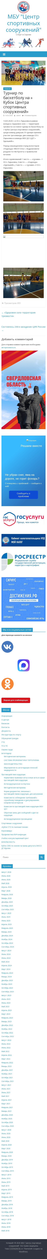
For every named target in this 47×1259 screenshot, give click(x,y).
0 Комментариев (30, 115)
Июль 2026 (5, 876)
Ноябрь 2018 (6, 1208)
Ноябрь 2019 (6, 1163)
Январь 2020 (6, 1156)
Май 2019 (5, 1186)
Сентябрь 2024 (7, 947)
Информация (6, 716)
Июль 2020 (5, 1133)
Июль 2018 (5, 1223)
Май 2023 (5, 1006)
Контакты (5, 727)
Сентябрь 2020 (7, 1126)
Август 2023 (6, 995)
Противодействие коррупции (13, 774)
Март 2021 (5, 1103)
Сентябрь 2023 (7, 991)
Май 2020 (5, 1141)
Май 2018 (5, 1230)
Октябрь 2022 (7, 1033)
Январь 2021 (6, 1111)
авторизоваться (8, 347)
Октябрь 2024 (7, 943)
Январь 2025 (6, 932)
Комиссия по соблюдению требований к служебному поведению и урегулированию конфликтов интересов (21, 800)
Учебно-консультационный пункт (15, 838)
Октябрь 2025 (7, 906)
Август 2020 (6, 1130)
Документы (6, 731)
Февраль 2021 (7, 1107)
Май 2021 (5, 1096)
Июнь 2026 (5, 879)
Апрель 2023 (6, 1010)
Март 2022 (5, 1059)
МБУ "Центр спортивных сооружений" (23, 23)
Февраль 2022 (7, 1062)
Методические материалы (15, 756)
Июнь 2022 (5, 1047)
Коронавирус (6, 831)
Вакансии (5, 723)
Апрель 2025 (6, 924)
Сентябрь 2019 (7, 1171)
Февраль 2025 (7, 928)
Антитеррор (6, 753)
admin (18, 115)
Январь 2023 (6, 1021)
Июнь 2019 (5, 1182)
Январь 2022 (6, 1066)
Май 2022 (5, 1051)
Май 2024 (5, 962)
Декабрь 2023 (7, 980)
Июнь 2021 (5, 1092)
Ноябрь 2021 (6, 1074)
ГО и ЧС (4, 746)
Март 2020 (5, 1148)
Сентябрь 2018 (7, 1216)
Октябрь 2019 (7, 1167)
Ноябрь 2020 (6, 1118)
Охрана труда (7, 749)
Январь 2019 (6, 1201)
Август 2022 (6, 1040)
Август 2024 (6, 950)
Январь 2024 (6, 977)
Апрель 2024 (6, 965)
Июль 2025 (5, 917)
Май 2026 (5, 883)
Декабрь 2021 (7, 1070)
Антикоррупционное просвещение (18, 819)
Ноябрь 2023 (6, 984)
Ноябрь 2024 (6, 939)
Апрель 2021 (6, 1100)
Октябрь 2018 (7, 1212)
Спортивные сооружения (11, 823)
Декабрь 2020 (7, 1115)
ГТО (3, 742)
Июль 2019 (5, 1178)
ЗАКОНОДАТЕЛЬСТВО (13, 764)
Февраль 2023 (7, 1018)
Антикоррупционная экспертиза (17, 784)
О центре (5, 720)
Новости (7, 89)
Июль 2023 (5, 999)
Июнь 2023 (5, 1003)
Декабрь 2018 (7, 1204)
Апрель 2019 (6, 1189)
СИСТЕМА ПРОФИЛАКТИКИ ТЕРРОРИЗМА (21, 760)
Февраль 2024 (7, 973)
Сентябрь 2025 (7, 909)
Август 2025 (6, 913)
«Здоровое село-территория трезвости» (18, 314)
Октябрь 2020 (7, 1122)
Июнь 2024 (5, 958)
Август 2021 (6, 1085)
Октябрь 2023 (7, 988)
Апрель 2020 (6, 1145)
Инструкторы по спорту (11, 734)
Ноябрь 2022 (6, 1029)
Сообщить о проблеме (23, 495)
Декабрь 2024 (7, 935)
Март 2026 (5, 891)
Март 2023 (5, 1014)
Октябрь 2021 (7, 1077)
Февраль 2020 (7, 1152)
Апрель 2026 (6, 887)
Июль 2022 (5, 1044)
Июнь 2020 (5, 1137)
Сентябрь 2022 (7, 1036)
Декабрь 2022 (7, 1025)
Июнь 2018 (5, 1227)
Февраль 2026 (7, 894)
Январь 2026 (6, 898)
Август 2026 (6, 872)
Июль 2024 (5, 954)
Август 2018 (6, 1219)
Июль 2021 (5, 1089)
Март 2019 (5, 1193)
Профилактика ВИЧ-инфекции (13, 834)
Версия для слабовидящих (16, 700)
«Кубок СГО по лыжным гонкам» (14, 827)
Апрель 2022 (6, 1055)
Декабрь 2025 (7, 902)
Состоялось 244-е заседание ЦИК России (23, 328)
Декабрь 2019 (7, 1160)
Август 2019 (6, 1174)
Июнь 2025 (5, 920)
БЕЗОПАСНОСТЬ (8, 842)
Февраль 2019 (7, 1197)
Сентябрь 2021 (7, 1081)
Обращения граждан (9, 738)
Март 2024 (5, 969)
